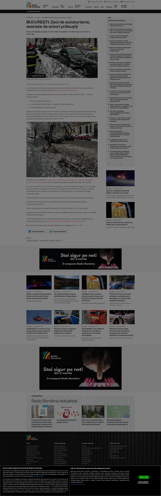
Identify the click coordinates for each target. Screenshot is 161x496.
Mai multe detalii (38, 476)
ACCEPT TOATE (144, 477)
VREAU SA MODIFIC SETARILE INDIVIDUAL (143, 482)
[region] (80, 481)
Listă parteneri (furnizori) (78, 484)
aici (50, 486)
